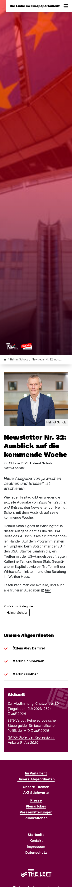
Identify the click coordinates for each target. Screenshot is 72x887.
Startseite (36, 835)
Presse (36, 800)
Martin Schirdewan (28, 661)
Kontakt (36, 841)
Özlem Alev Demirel (28, 648)
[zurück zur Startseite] (19, 346)
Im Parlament (36, 773)
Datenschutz (36, 853)
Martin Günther (25, 674)
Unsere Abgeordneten (36, 779)
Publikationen (36, 818)
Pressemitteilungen (36, 812)
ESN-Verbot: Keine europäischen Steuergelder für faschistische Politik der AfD (33, 725)
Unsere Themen (36, 787)
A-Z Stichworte (36, 793)
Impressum (36, 847)
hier (48, 590)
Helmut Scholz (19, 359)
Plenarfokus (36, 806)
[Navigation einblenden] (66, 6)
